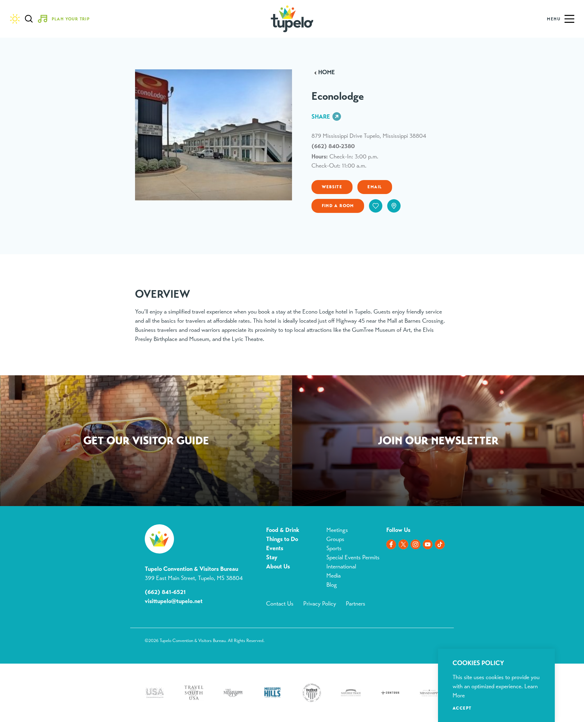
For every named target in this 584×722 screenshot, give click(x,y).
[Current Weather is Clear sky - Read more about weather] (15, 19)
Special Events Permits (353, 557)
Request (146, 442)
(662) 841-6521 (165, 592)
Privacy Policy (319, 603)
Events (274, 548)
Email (374, 186)
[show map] (394, 206)
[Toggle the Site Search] (29, 19)
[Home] (292, 19)
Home (326, 72)
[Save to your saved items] (376, 206)
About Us (278, 566)
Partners (355, 603)
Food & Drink (282, 530)
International (341, 566)
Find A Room (338, 205)
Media (333, 575)
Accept (462, 708)
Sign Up (438, 442)
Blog (331, 584)
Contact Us (280, 603)
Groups (335, 539)
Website (332, 186)
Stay (271, 557)
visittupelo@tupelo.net (174, 601)
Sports (334, 548)
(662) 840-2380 (333, 146)
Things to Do (282, 539)
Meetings (337, 530)
